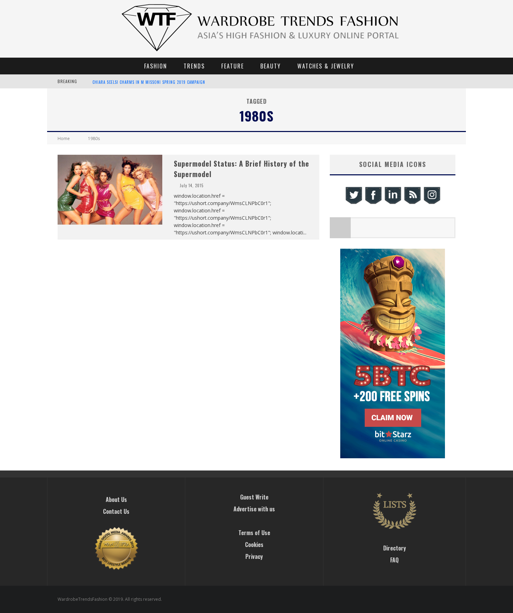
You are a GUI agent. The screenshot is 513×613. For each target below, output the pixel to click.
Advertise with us (254, 509)
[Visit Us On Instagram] (431, 203)
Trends (194, 66)
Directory (394, 548)
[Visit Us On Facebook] (373, 203)
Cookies (254, 544)
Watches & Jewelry (325, 66)
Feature (232, 66)
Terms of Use (254, 532)
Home (64, 138)
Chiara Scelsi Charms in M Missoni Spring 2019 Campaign (148, 82)
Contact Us (116, 511)
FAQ (394, 560)
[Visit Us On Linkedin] (392, 203)
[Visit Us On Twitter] (353, 203)
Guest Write (254, 497)
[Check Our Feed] (412, 203)
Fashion (155, 66)
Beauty (270, 66)
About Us (116, 499)
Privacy (254, 556)
